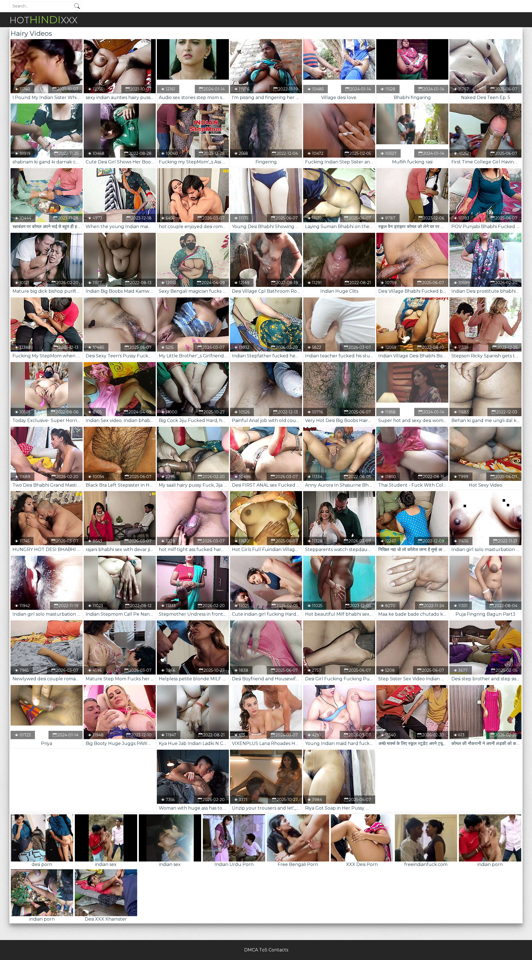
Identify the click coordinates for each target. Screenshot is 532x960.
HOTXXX (43, 19)
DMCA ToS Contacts (266, 950)
